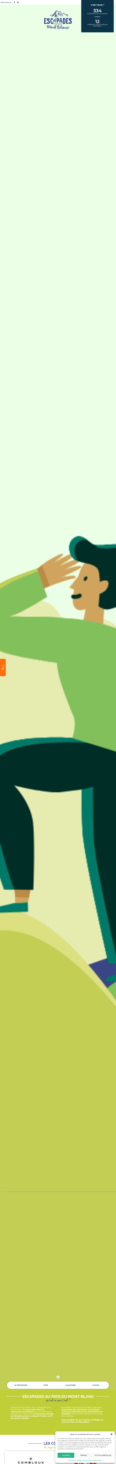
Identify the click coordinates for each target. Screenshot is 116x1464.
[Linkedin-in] (17, 2)
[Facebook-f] (14, 2)
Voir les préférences (102, 1455)
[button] (111, 1434)
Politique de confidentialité (92, 1460)
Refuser (83, 1455)
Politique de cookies (75, 1460)
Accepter (66, 1455)
